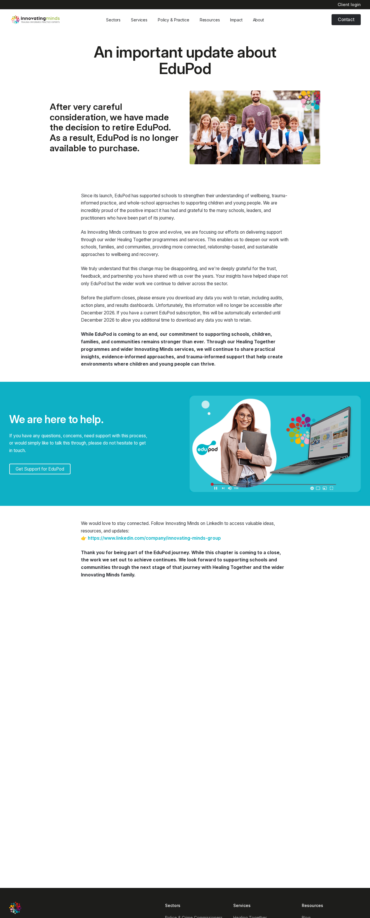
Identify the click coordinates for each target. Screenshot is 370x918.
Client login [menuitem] (349, 4)
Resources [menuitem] (312, 905)
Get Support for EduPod (40, 469)
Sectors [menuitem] (172, 905)
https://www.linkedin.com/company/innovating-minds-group (154, 538)
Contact (346, 19)
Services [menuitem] (242, 905)
